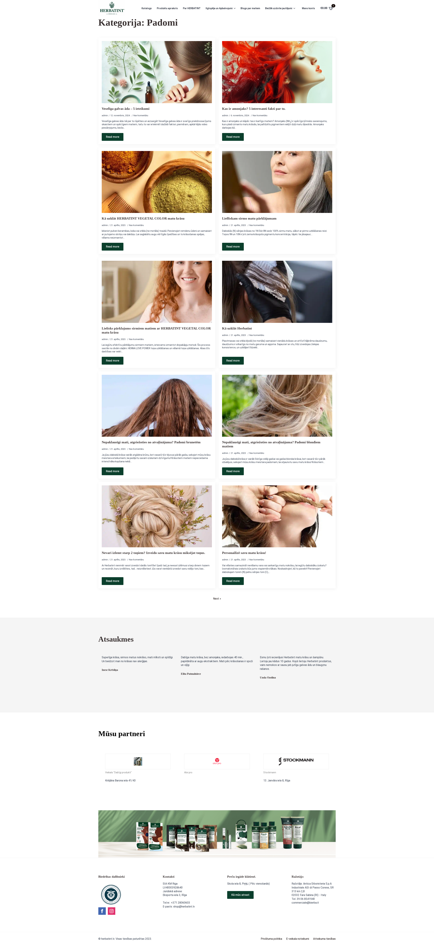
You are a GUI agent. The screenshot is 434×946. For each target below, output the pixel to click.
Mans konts (308, 8)
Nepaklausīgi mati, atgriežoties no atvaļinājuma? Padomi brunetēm (151, 442)
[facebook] (102, 911)
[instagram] (111, 911)
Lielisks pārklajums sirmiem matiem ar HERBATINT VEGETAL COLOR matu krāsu (156, 330)
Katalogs (147, 8)
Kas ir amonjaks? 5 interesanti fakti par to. (253, 108)
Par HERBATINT (192, 8)
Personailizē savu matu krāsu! (244, 553)
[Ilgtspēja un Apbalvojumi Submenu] (235, 8)
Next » (217, 598)
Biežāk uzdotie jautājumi (278, 8)
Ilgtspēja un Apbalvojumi (219, 8)
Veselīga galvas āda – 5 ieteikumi (126, 108)
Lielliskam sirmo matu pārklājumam (249, 218)
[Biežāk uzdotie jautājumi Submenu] (295, 8)
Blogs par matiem (250, 8)
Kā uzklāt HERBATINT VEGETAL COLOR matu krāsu (143, 218)
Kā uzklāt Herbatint (237, 328)
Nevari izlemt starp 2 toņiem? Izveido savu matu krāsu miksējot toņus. (153, 553)
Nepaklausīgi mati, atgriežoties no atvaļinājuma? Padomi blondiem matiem (271, 444)
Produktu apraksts (167, 8)
